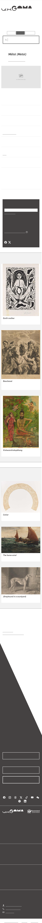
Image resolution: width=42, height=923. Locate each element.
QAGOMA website (9, 856)
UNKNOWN (7, 518)
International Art (9, 133)
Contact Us (10, 912)
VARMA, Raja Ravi (9, 453)
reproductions (8, 631)
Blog (23, 853)
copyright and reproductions (13, 634)
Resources (30, 33)
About (24, 856)
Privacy (24, 921)
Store (5, 859)
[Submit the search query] (4, 40)
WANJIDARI (7, 321)
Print (4, 154)
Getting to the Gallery (14, 905)
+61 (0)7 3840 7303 (13, 909)
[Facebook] (5, 242)
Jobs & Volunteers (11, 921)
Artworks (8, 25)
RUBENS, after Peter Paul (12, 384)
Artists (20, 25)
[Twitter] (9, 242)
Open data (6, 853)
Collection (16, 16)
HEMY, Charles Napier (11, 558)
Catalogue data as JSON (14, 232)
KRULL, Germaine (17, 60)
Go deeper (33, 25)
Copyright (34, 921)
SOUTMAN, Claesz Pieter (12, 387)
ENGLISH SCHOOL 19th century (15, 599)
